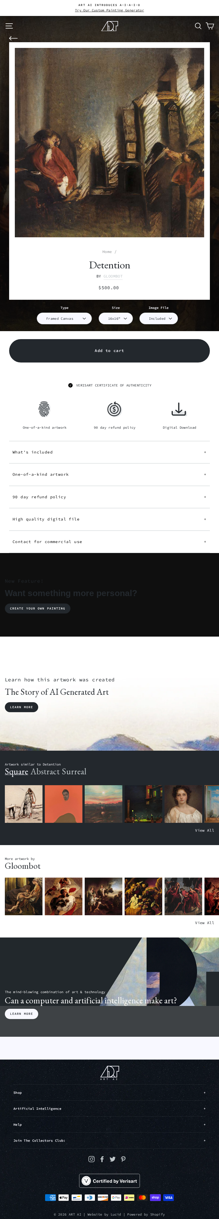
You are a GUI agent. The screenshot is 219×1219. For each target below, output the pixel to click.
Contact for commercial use (109, 541)
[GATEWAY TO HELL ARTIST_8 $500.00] (103, 897)
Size (116, 307)
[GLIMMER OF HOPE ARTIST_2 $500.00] (143, 804)
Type (64, 307)
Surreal (74, 771)
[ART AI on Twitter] (113, 1159)
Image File (159, 307)
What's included (109, 452)
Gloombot (113, 276)
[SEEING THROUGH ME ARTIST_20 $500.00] (183, 804)
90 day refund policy (109, 496)
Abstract (45, 771)
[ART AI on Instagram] (91, 1159)
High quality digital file (109, 519)
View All (204, 830)
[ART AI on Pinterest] (123, 1159)
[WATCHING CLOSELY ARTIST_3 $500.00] (63, 804)
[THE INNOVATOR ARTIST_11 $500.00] (23, 804)
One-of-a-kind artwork (109, 474)
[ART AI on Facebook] (102, 1159)
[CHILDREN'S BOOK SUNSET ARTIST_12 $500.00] (103, 804)
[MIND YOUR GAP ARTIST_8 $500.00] (63, 897)
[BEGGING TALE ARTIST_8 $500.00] (23, 897)
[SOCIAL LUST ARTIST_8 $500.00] (183, 897)
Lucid (116, 1214)
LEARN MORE (21, 1014)
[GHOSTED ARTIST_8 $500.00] (143, 897)
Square (16, 771)
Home (107, 251)
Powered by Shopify (146, 1214)
